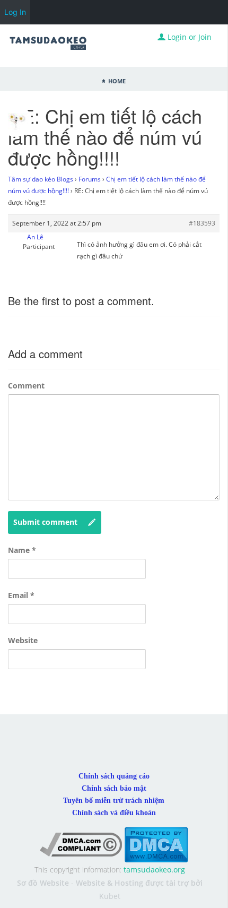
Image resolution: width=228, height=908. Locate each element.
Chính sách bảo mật (114, 788)
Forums (89, 179)
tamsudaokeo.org (154, 869)
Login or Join (188, 37)
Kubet (109, 896)
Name (22, 550)
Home (117, 80)
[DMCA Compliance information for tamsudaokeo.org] (81, 844)
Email (21, 595)
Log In (15, 11)
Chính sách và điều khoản (114, 813)
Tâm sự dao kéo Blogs (40, 179)
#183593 (202, 223)
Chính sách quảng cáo (114, 776)
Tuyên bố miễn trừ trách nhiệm (113, 801)
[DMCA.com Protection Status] (156, 844)
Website (23, 640)
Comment (26, 386)
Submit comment (45, 522)
